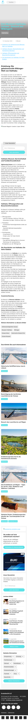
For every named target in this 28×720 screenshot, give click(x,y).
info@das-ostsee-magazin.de (14, 700)
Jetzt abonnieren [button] (14, 152)
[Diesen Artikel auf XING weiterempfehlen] (11, 717)
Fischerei (7, 673)
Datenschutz (11, 712)
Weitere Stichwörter (14, 681)
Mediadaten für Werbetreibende (14, 547)
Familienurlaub (9, 660)
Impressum (3, 712)
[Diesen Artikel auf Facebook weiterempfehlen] (2, 717)
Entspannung (8, 656)
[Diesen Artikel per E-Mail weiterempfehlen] (25, 717)
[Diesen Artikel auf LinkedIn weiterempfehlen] (20, 717)
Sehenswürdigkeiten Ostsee (9, 326)
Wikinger (16, 330)
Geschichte (8, 677)
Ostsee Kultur (5, 333)
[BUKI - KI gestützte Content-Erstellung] (14, 562)
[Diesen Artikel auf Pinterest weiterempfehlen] (16, 717)
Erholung (19, 656)
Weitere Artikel (14, 646)
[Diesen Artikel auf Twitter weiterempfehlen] (7, 717)
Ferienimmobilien (10, 666)
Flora (16, 673)
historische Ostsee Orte (18, 333)
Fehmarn (7, 663)
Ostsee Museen (6, 336)
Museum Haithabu (7, 330)
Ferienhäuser (18, 663)
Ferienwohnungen (10, 670)
